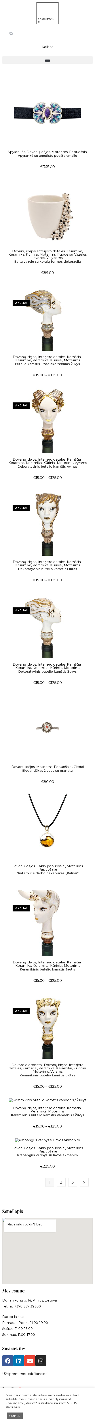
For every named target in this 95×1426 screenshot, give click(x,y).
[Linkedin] (18, 1360)
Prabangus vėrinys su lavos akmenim (47, 1155)
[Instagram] (40, 1360)
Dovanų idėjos (38, 152)
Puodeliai (65, 254)
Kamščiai (74, 357)
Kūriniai (32, 254)
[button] (47, 60)
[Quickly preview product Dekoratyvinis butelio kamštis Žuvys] (88, 599)
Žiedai (79, 767)
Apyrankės (16, 152)
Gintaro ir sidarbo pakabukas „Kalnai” (48, 873)
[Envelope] (29, 1360)
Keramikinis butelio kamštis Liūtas (47, 1075)
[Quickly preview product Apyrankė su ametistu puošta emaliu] (88, 87)
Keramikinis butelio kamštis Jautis (47, 969)
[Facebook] (7, 1360)
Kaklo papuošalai (50, 866)
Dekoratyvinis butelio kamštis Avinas (48, 467)
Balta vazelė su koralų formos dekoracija (47, 262)
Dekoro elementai (26, 1065)
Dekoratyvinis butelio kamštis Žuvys (47, 672)
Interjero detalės (51, 251)
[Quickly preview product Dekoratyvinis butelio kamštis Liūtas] (88, 497)
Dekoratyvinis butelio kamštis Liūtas (47, 569)
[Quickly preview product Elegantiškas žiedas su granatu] (88, 702)
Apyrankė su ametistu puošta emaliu (47, 156)
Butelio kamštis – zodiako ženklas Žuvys (47, 364)
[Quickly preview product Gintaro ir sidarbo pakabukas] (88, 801)
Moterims (59, 152)
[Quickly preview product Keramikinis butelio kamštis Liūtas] (88, 1000)
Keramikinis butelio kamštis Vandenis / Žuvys (47, 1115)
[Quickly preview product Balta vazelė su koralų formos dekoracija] (88, 186)
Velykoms (54, 258)
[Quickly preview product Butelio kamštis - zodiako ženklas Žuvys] (88, 292)
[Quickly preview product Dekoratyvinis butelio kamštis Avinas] (88, 394)
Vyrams (81, 463)
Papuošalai (78, 152)
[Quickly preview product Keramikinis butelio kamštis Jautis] (88, 897)
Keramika (74, 251)
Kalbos (47, 47)
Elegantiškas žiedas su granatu (47, 771)
